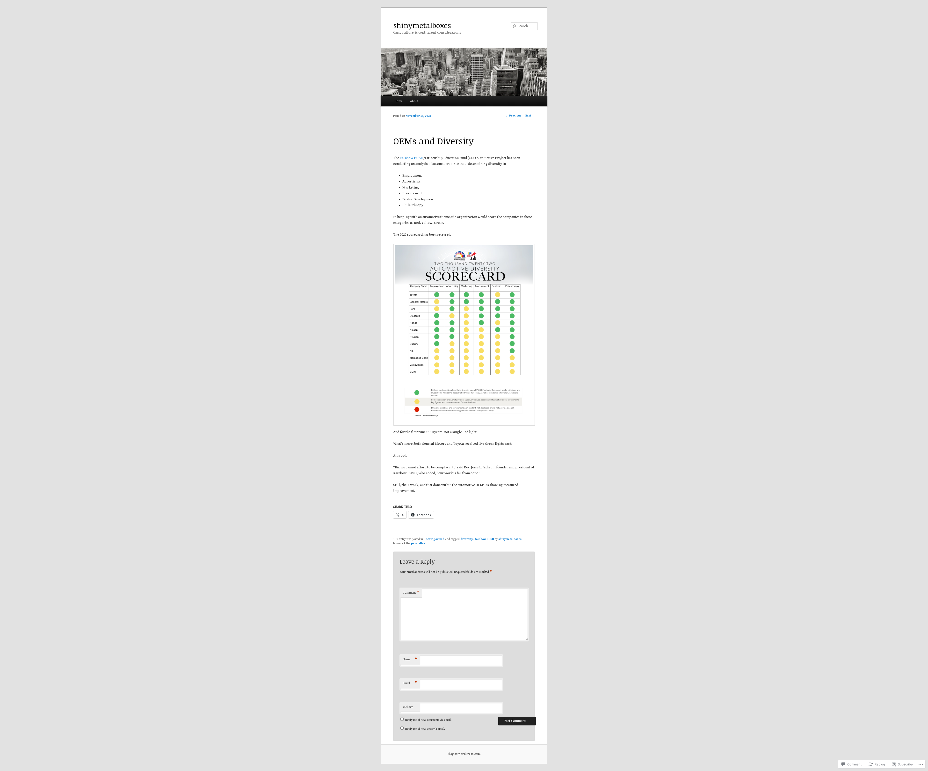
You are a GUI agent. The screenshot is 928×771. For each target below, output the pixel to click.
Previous (513, 115)
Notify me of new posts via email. (425, 728)
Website (408, 707)
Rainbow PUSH (411, 158)
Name (410, 659)
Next (530, 115)
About (414, 101)
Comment (411, 593)
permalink (418, 543)
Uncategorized (434, 539)
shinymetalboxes (422, 25)
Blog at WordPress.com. (464, 754)
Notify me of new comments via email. (428, 719)
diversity (466, 539)
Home (399, 101)
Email (410, 683)
